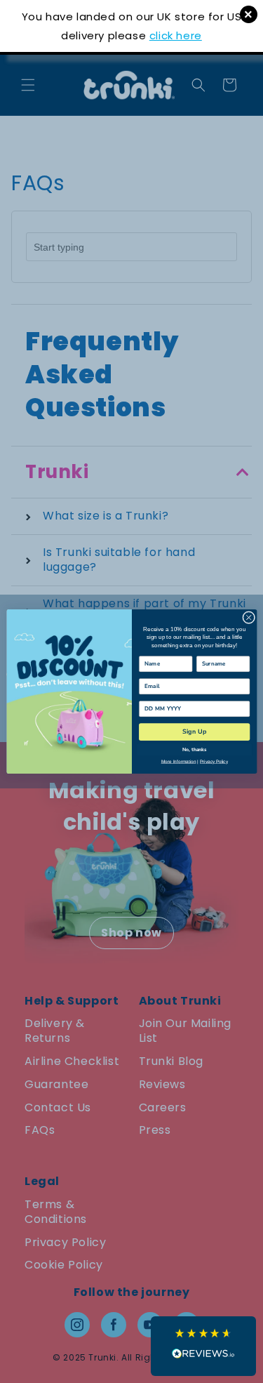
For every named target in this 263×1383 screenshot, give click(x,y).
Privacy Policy (213, 761)
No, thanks (194, 749)
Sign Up (194, 731)
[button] (203, 1346)
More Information (178, 761)
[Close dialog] (248, 617)
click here (175, 35)
